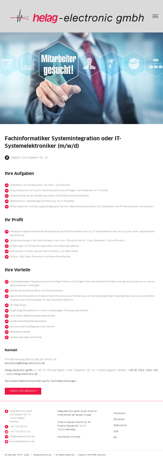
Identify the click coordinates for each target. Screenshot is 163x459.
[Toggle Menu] (155, 16)
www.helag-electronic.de (22, 374)
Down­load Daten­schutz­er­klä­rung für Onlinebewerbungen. (41, 381)
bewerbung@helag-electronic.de (25, 363)
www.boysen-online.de (68, 437)
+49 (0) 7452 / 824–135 (143, 370)
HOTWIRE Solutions (96, 455)
